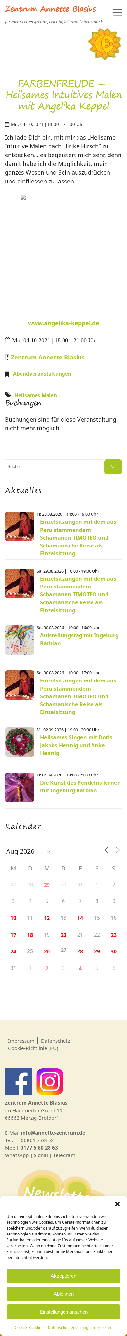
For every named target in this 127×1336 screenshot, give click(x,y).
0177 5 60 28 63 (39, 1147)
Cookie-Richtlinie (30, 1327)
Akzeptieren (63, 1276)
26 (47, 951)
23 (114, 934)
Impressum (102, 1327)
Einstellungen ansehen (64, 1312)
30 (114, 951)
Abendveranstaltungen (42, 374)
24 (13, 951)
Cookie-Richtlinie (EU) (33, 1048)
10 (13, 918)
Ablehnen (64, 1294)
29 (47, 884)
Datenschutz (55, 1040)
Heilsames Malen (35, 395)
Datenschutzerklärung (68, 1327)
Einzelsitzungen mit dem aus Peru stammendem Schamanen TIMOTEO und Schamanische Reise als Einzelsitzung (78, 537)
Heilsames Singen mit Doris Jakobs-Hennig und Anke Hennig (76, 745)
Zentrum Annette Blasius (50, 10)
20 (63, 934)
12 (47, 918)
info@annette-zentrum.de (53, 1132)
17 (13, 934)
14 (80, 918)
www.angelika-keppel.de (63, 323)
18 (30, 934)
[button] (117, 1204)
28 (80, 951)
